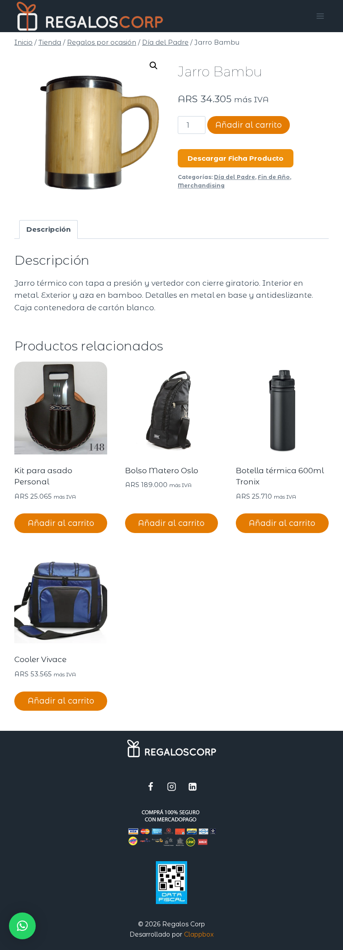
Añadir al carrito (248, 125)
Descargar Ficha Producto (236, 158)
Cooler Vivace (40, 659)
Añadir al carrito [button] (61, 523)
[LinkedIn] (193, 787)
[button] (154, 66)
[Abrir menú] (320, 16)
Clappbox (198, 934)
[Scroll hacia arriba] (301, 939)
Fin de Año (274, 177)
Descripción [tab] (48, 229)
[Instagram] (172, 787)
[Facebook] (151, 787)
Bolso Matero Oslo (161, 470)
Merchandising (201, 185)
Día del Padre (234, 177)
